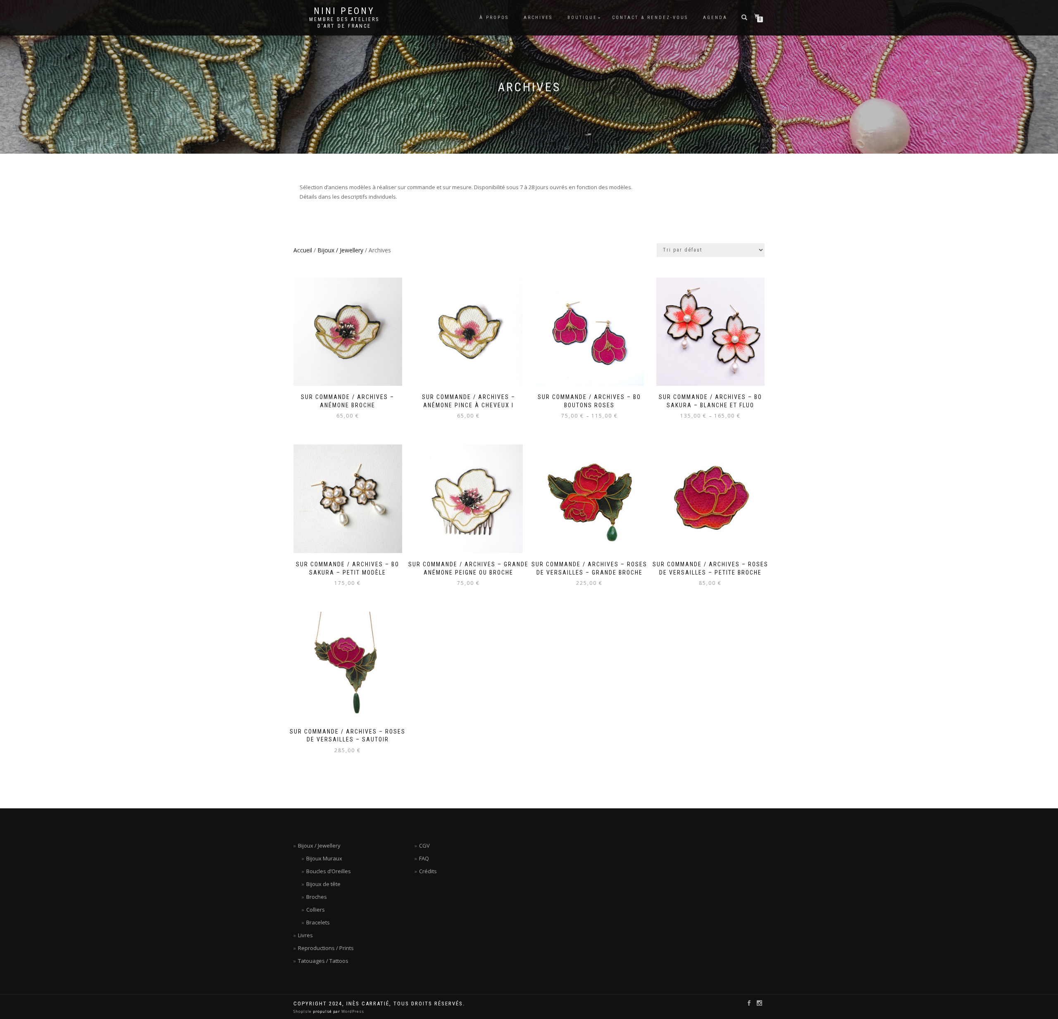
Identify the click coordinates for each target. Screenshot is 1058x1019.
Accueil (302, 250)
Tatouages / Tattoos (323, 960)
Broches (316, 896)
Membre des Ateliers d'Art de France (344, 23)
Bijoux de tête (323, 884)
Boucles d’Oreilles (328, 871)
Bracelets (318, 922)
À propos (494, 17)
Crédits (428, 871)
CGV (424, 845)
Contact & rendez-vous (650, 17)
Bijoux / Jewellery (340, 250)
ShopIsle (303, 1011)
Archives (538, 17)
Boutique (582, 17)
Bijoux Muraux (324, 858)
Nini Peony (344, 11)
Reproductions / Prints (326, 948)
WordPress (352, 1011)
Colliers (315, 909)
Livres (305, 935)
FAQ (424, 858)
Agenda (715, 17)
